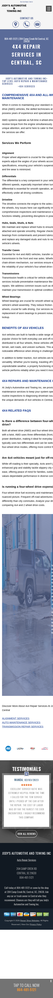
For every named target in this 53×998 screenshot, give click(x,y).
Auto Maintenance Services (21, 722)
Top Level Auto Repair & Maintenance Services (25, 82)
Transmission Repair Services (22, 726)
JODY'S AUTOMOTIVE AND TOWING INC (26, 78)
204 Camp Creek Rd (28, 39)
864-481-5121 (11, 39)
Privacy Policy (36, 924)
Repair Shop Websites (29, 920)
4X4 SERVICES (27, 86)
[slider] (26, 785)
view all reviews (26, 834)
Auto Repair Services (26, 860)
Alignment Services (15, 718)
